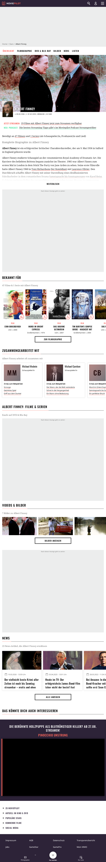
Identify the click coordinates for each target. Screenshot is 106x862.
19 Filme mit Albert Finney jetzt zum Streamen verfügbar (51, 123)
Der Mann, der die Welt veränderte (61, 387)
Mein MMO (82, 847)
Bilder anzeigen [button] (53, 540)
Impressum (11, 840)
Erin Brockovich (13, 326)
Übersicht (8, 50)
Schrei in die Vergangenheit (58, 390)
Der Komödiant (59, 169)
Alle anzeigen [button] (53, 697)
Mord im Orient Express (35, 328)
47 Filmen (20, 136)
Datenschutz (59, 840)
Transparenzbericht (86, 840)
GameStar (33, 847)
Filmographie (24, 50)
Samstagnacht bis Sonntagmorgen (67, 176)
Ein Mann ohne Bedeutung (58, 393)
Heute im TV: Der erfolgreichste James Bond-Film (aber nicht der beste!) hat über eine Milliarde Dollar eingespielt (62, 683)
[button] (25, 858)
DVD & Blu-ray (43, 50)
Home (4, 44)
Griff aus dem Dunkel (12, 393)
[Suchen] (88, 3)
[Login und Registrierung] (95, 3)
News (66, 50)
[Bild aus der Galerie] (19, 526)
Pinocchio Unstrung (53, 735)
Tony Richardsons (40, 169)
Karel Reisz (96, 176)
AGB (31, 840)
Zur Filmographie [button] (53, 339)
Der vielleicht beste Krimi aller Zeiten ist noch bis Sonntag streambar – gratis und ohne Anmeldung (21, 683)
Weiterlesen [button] (53, 183)
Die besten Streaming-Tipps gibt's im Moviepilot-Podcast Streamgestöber (57, 127)
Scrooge (7, 387)
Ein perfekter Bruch (97, 393)
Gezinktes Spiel (10, 390)
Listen (75, 50)
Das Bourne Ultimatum (59, 328)
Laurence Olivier (81, 169)
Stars (11, 44)
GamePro (57, 847)
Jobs (7, 847)
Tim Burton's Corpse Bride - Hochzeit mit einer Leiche (82, 328)
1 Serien (34, 136)
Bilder (57, 50)
